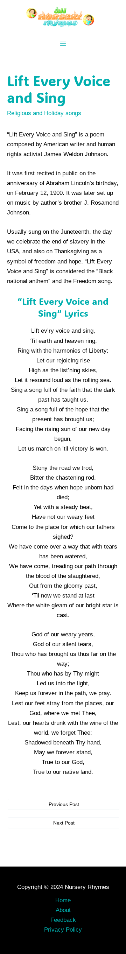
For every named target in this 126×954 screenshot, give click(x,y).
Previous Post (64, 804)
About (63, 910)
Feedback (63, 920)
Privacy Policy (63, 929)
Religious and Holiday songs (44, 113)
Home (63, 900)
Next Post (64, 823)
